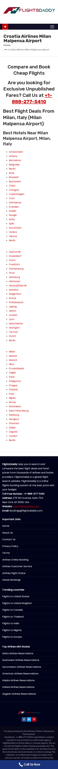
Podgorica (15, 381)
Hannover (14, 281)
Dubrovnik (15, 252)
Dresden (14, 207)
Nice (11, 364)
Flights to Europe (12, 637)
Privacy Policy (10, 546)
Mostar (13, 356)
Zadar (12, 427)
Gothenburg (16, 268)
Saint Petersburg (19, 410)
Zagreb (13, 431)
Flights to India (10, 623)
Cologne (14, 190)
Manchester (16, 323)
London (13, 315)
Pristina (13, 389)
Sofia (12, 219)
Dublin (12, 211)
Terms (6, 553)
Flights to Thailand (12, 616)
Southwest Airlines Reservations (20, 660)
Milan (12, 351)
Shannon (14, 423)
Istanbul (13, 289)
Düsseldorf (15, 256)
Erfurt (12, 260)
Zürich (12, 336)
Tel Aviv (13, 332)
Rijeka (12, 398)
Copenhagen (16, 194)
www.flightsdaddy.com (26, 506)
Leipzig (13, 306)
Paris (12, 377)
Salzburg (14, 415)
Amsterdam (16, 152)
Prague (13, 385)
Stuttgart (14, 327)
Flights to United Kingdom (17, 603)
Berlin (12, 168)
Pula (11, 394)
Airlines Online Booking (15, 559)
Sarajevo (14, 419)
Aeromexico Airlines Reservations (21, 667)
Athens (13, 156)
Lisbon (12, 310)
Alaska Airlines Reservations (18, 680)
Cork (12, 198)
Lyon (11, 319)
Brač (11, 173)
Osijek (12, 372)
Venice (13, 232)
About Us (7, 532)
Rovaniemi (15, 406)
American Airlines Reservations (20, 673)
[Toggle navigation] (52, 26)
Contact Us (8, 539)
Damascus (15, 202)
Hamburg (14, 277)
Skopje (13, 215)
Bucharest (15, 181)
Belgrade (14, 164)
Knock (12, 298)
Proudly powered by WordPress (19, 731)
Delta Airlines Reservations (17, 653)
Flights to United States (15, 596)
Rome (12, 402)
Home (7, 45)
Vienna (13, 236)
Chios (12, 185)
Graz (12, 273)
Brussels (13, 177)
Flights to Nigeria (12, 630)
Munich (13, 360)
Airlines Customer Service (17, 566)
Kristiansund (16, 302)
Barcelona (15, 160)
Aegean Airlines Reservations (19, 694)
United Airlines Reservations (18, 687)
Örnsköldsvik (16, 368)
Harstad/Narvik (18, 285)
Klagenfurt (15, 294)
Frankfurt (14, 264)
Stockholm (15, 228)
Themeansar (29, 734)
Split (11, 223)
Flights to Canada (12, 610)
